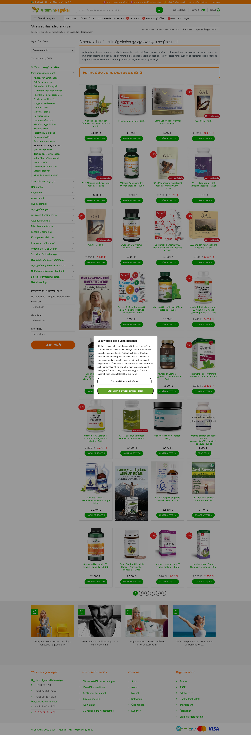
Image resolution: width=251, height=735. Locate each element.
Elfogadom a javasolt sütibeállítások (125, 391)
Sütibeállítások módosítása (124, 381)
